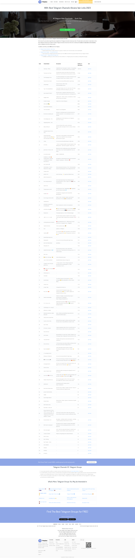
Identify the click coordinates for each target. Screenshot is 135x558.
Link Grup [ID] (66, 545)
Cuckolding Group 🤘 (52, 498)
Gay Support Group (85, 502)
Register (99, 1)
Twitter (59, 524)
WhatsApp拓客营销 (59, 547)
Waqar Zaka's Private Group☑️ (54, 493)
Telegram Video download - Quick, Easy (47, 49)
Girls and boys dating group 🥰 (87, 493)
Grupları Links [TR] (67, 547)
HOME (51, 1)
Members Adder (52, 545)
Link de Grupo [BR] (67, 548)
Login (95, 1)
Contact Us (74, 548)
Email (70, 524)
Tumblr (66, 524)
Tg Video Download (67, 550)
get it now (67, 29)
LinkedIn (76, 524)
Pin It (80, 524)
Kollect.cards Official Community (54, 502)
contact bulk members (75, 471)
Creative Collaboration (60, 543)
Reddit (63, 524)
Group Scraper (52, 543)
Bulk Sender (51, 542)
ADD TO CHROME (63, 519)
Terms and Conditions (76, 543)
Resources (61, 1)
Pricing (72, 1)
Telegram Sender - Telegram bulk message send (49, 55)
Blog (56, 542)
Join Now (89, 68)
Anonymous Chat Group (71, 502)
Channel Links (66, 543)
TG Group (57, 545)
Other (57, 550)
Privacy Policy (74, 545)
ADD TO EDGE (72, 519)
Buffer (73, 524)
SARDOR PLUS (41, 498)
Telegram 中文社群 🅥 (71, 493)
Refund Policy (74, 547)
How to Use (67, 1)
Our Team (74, 542)
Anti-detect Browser (59, 548)
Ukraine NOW (84, 498)
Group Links (66, 542)
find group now (91, 462)
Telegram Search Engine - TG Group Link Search (49, 52)
